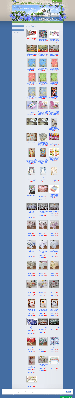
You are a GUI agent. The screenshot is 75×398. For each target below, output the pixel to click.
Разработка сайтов (51, 394)
